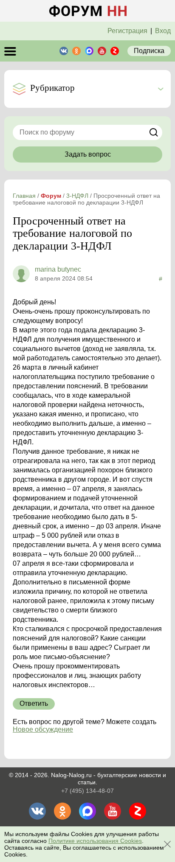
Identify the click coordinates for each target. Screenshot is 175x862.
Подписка (149, 50)
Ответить (34, 703)
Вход (163, 30)
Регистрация (127, 30)
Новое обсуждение (43, 729)
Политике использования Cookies (95, 840)
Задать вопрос (88, 154)
